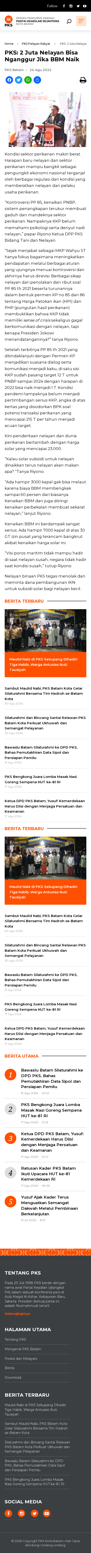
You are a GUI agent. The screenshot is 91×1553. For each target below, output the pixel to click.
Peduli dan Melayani (21, 1359)
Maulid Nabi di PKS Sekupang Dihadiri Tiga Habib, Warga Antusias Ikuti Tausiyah (35, 1409)
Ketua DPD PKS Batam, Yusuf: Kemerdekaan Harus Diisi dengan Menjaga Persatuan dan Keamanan (52, 1142)
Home (9, 43)
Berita (9, 1368)
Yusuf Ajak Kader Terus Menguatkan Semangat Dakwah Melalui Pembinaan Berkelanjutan (49, 1205)
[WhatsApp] (28, 80)
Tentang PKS (15, 1339)
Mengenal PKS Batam (23, 1349)
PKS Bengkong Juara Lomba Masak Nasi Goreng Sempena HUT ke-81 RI (51, 1110)
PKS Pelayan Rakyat (36, 43)
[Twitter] (18, 80)
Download (13, 1377)
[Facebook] (9, 80)
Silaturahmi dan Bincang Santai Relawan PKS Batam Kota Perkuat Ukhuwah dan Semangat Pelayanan (37, 1446)
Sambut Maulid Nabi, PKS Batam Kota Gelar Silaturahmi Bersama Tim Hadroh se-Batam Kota (36, 1428)
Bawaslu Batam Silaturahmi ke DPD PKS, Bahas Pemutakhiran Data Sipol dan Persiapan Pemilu (52, 1078)
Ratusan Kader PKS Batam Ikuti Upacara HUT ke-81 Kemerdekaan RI (48, 1174)
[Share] (37, 80)
